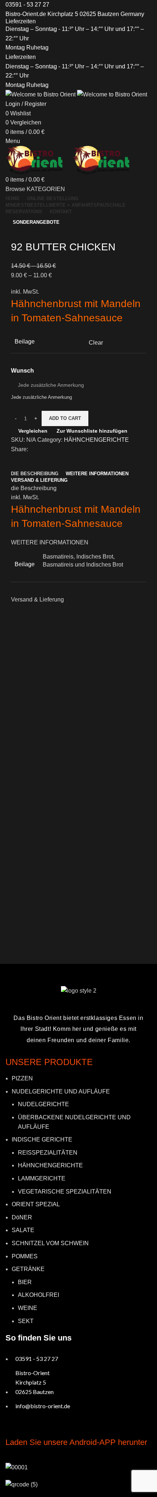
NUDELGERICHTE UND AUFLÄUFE (61, 1091)
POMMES (25, 1256)
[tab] (34, 473)
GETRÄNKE (28, 1269)
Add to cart (65, 418)
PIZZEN (22, 1078)
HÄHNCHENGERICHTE (96, 440)
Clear (96, 342)
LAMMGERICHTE (41, 1178)
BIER (25, 1282)
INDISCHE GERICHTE (42, 1139)
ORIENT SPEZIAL (36, 1204)
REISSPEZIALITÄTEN (47, 1152)
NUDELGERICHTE (43, 1104)
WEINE (27, 1308)
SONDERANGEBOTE (36, 222)
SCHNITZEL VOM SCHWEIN (50, 1243)
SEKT (26, 1321)
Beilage (25, 341)
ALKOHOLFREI (38, 1295)
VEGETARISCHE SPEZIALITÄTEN (64, 1191)
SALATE (23, 1230)
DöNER (22, 1217)
